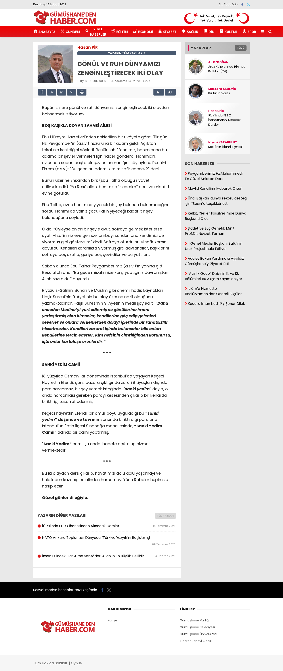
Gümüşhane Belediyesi (197, 627)
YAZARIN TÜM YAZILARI (125, 53)
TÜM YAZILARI (165, 516)
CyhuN (76, 663)
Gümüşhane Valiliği (194, 620)
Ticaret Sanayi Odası (196, 641)
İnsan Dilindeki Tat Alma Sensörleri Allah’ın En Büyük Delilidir (108, 556)
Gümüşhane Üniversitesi (198, 634)
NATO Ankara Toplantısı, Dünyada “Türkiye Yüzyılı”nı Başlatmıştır (108, 540)
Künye (112, 620)
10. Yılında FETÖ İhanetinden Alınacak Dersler (108, 525)
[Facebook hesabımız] (242, 4)
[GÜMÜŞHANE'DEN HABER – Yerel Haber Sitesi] (65, 23)
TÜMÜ (240, 48)
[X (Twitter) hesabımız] (248, 4)
